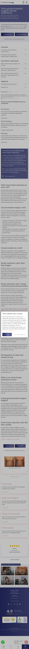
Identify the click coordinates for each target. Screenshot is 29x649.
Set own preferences (20, 334)
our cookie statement (7, 330)
